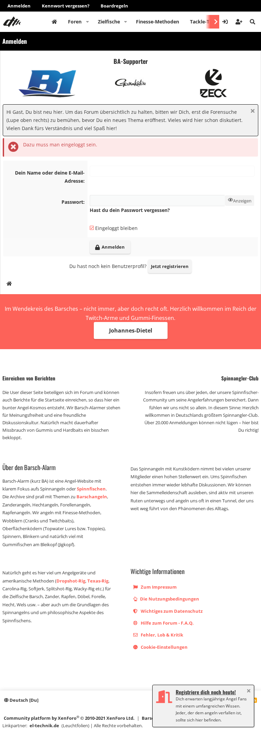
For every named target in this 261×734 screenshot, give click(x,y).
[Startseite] (9, 284)
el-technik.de (44, 725)
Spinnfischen (91, 489)
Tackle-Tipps (204, 21)
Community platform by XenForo (69, 718)
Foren (75, 21)
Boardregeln (114, 6)
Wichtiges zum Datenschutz (171, 611)
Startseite (54, 22)
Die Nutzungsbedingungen (169, 599)
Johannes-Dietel (130, 330)
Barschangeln (91, 497)
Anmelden (19, 6)
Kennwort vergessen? (65, 6)
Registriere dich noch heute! (206, 692)
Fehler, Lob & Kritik (161, 635)
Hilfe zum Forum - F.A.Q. (167, 623)
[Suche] (252, 22)
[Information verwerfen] (252, 111)
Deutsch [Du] (23, 700)
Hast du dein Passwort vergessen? (130, 210)
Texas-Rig (97, 581)
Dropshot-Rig (70, 581)
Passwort (72, 202)
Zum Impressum (158, 587)
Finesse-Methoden (157, 21)
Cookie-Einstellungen (164, 647)
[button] (87, 22)
